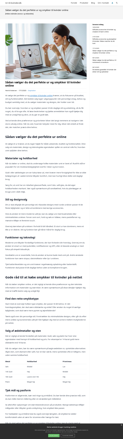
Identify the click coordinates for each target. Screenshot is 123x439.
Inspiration (32, 91)
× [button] (121, 425)
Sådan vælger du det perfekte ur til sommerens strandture (104, 61)
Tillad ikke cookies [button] (67, 435)
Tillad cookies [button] (54, 435)
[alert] (61, 431)
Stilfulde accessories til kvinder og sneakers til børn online (104, 31)
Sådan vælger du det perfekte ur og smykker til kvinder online (104, 52)
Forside (74, 3)
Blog (93, 3)
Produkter (84, 3)
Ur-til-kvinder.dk (13, 2)
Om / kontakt (103, 3)
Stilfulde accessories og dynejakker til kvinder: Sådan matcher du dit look (104, 41)
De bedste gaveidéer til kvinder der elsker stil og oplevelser (104, 71)
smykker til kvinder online (41, 95)
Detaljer (76, 432)
